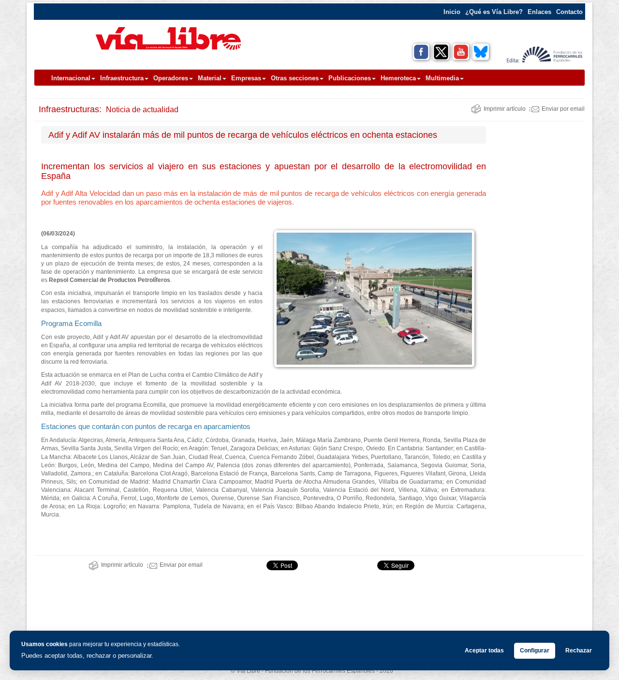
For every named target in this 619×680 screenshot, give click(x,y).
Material (209, 78)
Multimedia (442, 78)
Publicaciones (349, 78)
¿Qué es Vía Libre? (494, 11)
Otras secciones (295, 78)
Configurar (534, 650)
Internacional (70, 78)
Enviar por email (563, 108)
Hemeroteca (398, 78)
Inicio (451, 11)
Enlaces (539, 11)
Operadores (170, 78)
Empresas (246, 78)
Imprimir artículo (505, 108)
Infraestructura (122, 78)
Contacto (569, 11)
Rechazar (578, 650)
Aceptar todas (484, 650)
